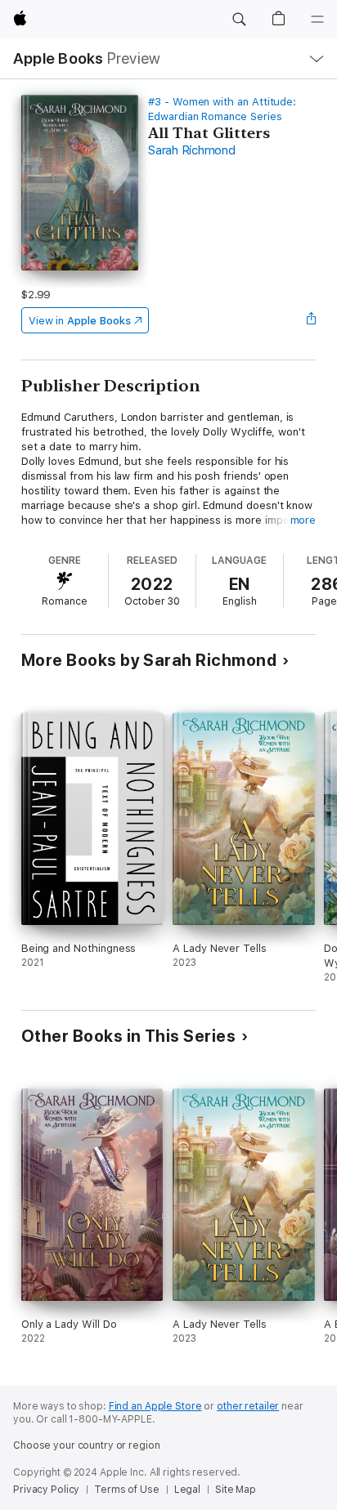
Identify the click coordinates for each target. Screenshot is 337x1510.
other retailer (248, 1406)
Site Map (235, 1489)
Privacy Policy (46, 1489)
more (303, 520)
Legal (187, 1489)
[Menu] (317, 19)
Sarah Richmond (192, 150)
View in (80, 321)
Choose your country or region (86, 1445)
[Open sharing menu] (310, 320)
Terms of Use (127, 1489)
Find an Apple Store (155, 1406)
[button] (238, 19)
